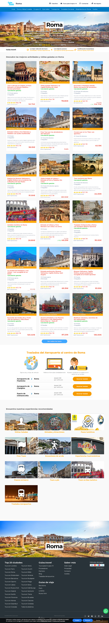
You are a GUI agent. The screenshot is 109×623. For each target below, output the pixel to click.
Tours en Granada (11, 607)
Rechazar (87, 620)
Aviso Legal (68, 566)
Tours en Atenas (10, 600)
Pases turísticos (41, 38)
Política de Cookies (46, 621)
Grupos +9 (37, 9)
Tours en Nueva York (12, 588)
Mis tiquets (97, 3)
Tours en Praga (26, 581)
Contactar (84, 3)
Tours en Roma (10, 572)
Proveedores (43, 568)
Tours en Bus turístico (79, 36)
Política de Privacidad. (59, 621)
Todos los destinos (27, 607)
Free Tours (79, 34)
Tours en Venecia (27, 575)
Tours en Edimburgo (28, 588)
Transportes (55, 9)
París (40, 588)
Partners (42, 571)
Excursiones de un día (59, 34)
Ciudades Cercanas (67, 9)
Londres (41, 591)
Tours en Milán (26, 572)
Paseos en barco (57, 36)
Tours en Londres (11, 566)
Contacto (67, 571)
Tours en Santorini (27, 591)
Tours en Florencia (11, 597)
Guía (13, 9)
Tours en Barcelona (11, 578)
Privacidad (67, 568)
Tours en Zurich (26, 569)
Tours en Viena (26, 566)
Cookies (66, 574)
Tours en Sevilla (10, 594)
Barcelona (42, 585)
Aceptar (77, 620)
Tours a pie (58, 31)
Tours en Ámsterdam (12, 575)
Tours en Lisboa (10, 585)
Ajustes (98, 620)
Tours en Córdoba (27, 604)
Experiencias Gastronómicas (31, 36)
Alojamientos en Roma (83, 9)
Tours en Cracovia (27, 600)
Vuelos (95, 9)
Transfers (54, 3)
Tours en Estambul (11, 604)
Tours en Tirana (26, 594)
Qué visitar (46, 9)
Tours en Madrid (10, 591)
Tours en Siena (26, 585)
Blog (40, 574)
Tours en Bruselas (27, 597)
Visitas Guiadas (74, 31)
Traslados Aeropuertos (64, 38)
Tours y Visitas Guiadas (24, 9)
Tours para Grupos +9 (70, 3)
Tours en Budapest (27, 578)
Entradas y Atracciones (35, 34)
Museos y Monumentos (38, 31)
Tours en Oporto (10, 581)
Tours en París (9, 569)
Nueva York (43, 593)
